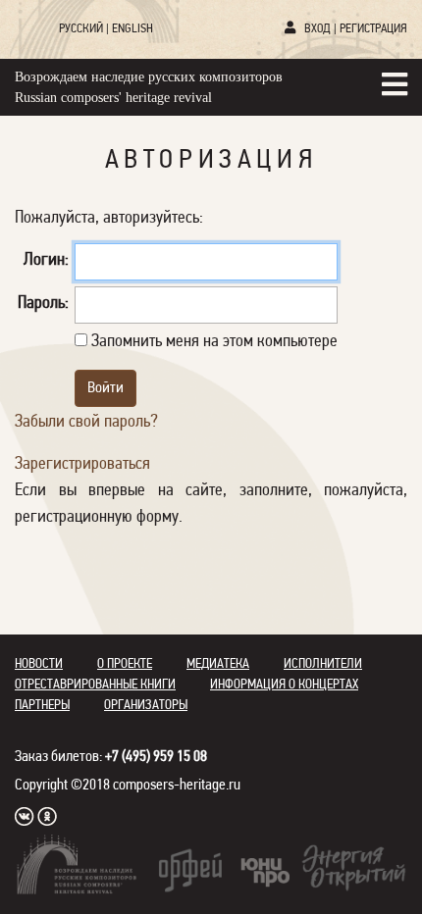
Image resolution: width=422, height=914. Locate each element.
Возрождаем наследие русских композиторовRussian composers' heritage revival (149, 87)
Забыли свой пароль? (86, 423)
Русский (81, 29)
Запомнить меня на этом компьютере (212, 342)
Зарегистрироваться (82, 465)
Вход (317, 29)
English (132, 29)
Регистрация (373, 29)
